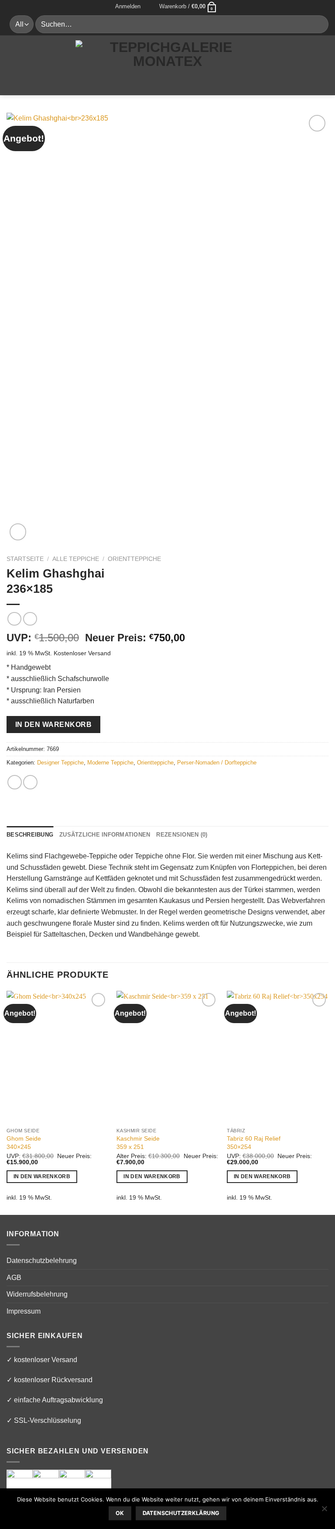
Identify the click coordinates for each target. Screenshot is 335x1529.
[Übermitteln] (318, 24)
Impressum (24, 1311)
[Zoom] (18, 531)
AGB (14, 1277)
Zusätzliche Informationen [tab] (104, 834)
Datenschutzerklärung (181, 1513)
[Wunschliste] (150, 6)
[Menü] (12, 65)
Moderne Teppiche (110, 762)
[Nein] (324, 1511)
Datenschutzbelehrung (42, 1260)
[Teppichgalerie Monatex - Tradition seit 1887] (167, 64)
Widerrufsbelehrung (37, 1294)
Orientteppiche (134, 559)
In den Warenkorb (53, 724)
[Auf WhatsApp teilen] (14, 782)
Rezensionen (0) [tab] (181, 834)
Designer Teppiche (60, 762)
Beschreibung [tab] (30, 834)
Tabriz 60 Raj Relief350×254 (253, 1142)
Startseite (25, 559)
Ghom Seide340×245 (24, 1142)
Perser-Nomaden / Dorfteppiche (216, 762)
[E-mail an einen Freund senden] (30, 782)
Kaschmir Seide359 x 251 (138, 1142)
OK (120, 1513)
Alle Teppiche (75, 559)
